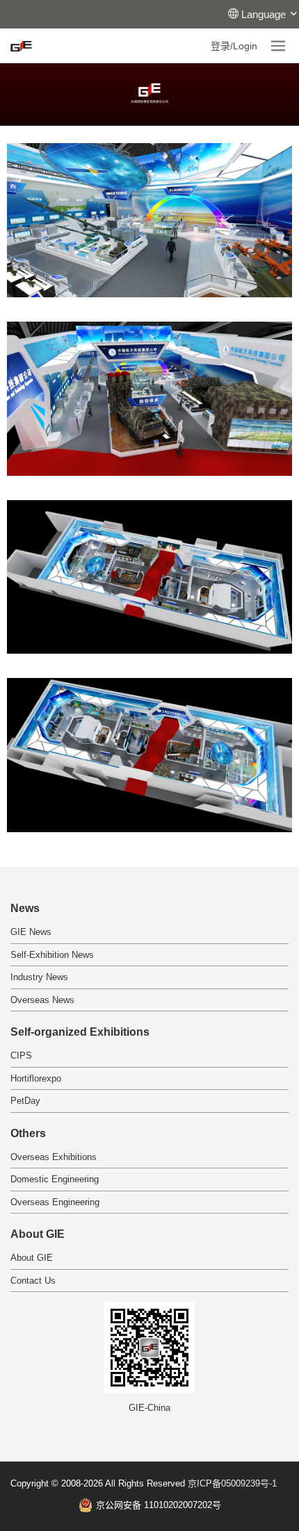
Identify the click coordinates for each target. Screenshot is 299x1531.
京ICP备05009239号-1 (232, 1483)
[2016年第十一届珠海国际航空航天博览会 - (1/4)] (149, 220)
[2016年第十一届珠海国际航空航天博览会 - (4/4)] (149, 755)
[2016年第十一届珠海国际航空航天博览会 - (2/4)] (149, 399)
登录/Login (234, 45)
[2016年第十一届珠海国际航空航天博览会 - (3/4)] (149, 577)
